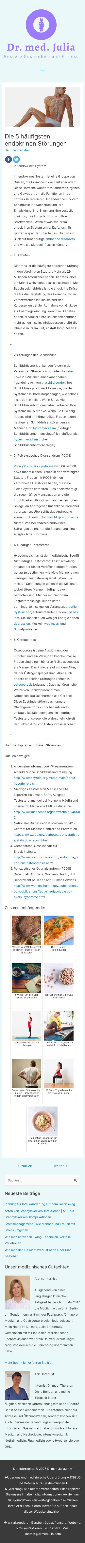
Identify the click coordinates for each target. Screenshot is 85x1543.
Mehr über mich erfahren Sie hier (28, 1362)
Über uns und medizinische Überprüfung (36, 1477)
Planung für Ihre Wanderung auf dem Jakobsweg (40, 1204)
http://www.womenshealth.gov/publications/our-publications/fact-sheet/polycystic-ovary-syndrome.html (46, 891)
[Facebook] (8, 159)
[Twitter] (16, 159)
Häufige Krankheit (18, 150)
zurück (24, 1166)
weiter (61, 1166)
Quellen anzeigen (17, 756)
